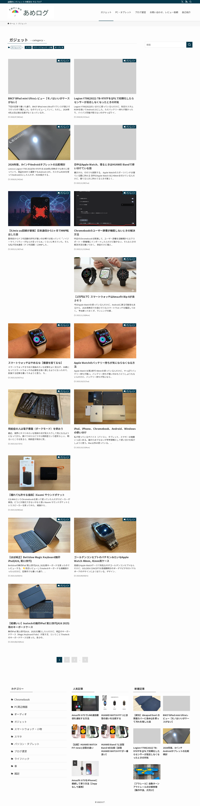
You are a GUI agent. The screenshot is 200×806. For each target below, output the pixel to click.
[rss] (186, 1)
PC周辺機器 (21, 707)
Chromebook (22, 699)
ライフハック (21, 759)
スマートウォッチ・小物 (42, 47)
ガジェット (20, 721)
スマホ (28, 47)
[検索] (190, 1)
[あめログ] (31, 12)
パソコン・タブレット (26, 744)
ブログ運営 (20, 751)
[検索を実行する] (189, 45)
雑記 (16, 773)
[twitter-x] (182, 1)
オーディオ (59, 47)
